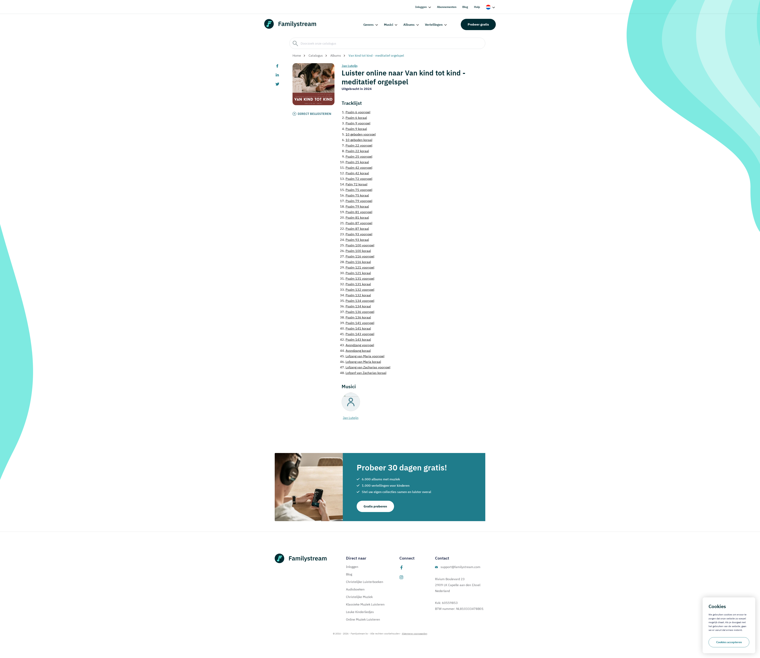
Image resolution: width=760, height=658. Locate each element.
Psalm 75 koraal (354, 195)
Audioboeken (355, 589)
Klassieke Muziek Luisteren (365, 604)
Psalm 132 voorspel (357, 290)
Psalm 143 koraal (355, 339)
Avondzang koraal (355, 351)
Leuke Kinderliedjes (360, 612)
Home (297, 55)
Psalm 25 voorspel (357, 156)
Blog (465, 7)
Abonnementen (446, 7)
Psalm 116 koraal (355, 262)
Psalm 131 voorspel (357, 278)
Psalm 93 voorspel (356, 234)
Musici (388, 25)
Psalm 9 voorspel (356, 123)
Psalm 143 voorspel (357, 334)
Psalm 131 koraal (355, 284)
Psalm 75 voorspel (356, 190)
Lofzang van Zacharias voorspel (365, 367)
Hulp (477, 7)
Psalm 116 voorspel (357, 256)
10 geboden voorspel (359, 134)
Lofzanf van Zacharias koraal (363, 373)
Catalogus (316, 55)
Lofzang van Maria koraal (360, 362)
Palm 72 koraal (353, 184)
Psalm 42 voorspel (356, 168)
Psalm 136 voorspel (357, 312)
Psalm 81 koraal (354, 217)
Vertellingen (434, 25)
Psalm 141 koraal (355, 328)
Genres (368, 25)
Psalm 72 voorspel (356, 179)
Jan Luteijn (349, 66)
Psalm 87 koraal (354, 229)
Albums (409, 25)
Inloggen (421, 7)
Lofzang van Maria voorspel (362, 356)
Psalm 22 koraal (355, 151)
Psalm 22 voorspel (357, 145)
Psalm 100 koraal (355, 251)
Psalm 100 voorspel (357, 245)
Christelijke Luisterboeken (364, 582)
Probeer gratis (478, 24)
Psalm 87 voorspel (356, 223)
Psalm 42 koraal (354, 173)
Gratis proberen (375, 506)
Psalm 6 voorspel (356, 112)
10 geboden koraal (357, 140)
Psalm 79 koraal (354, 206)
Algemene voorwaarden (414, 633)
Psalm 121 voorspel (357, 267)
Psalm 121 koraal (355, 273)
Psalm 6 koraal (354, 118)
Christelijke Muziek (359, 597)
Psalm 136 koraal (355, 317)
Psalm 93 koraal (354, 240)
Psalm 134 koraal (355, 306)
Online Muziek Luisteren (363, 619)
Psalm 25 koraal (354, 162)
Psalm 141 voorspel (357, 323)
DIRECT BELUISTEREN (314, 114)
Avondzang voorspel (357, 345)
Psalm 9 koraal (354, 129)
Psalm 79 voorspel (356, 201)
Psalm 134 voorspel (357, 301)
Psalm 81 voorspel (356, 212)
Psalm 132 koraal (355, 295)
